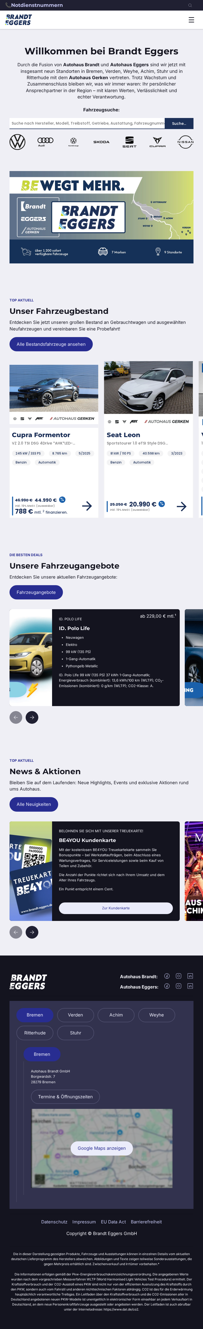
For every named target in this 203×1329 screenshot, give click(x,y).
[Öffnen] (191, 19)
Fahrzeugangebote (36, 592)
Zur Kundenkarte (116, 908)
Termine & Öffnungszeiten (65, 1096)
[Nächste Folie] (32, 717)
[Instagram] (178, 977)
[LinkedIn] (190, 977)
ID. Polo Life (22, 612)
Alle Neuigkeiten (34, 804)
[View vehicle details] (94, 506)
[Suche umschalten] (190, 5)
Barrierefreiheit (146, 1221)
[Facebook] (167, 977)
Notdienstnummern (37, 5)
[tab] (34, 1015)
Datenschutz (54, 1221)
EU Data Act (113, 1221)
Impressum (84, 1221)
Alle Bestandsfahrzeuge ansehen (51, 344)
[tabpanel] (101, 1121)
